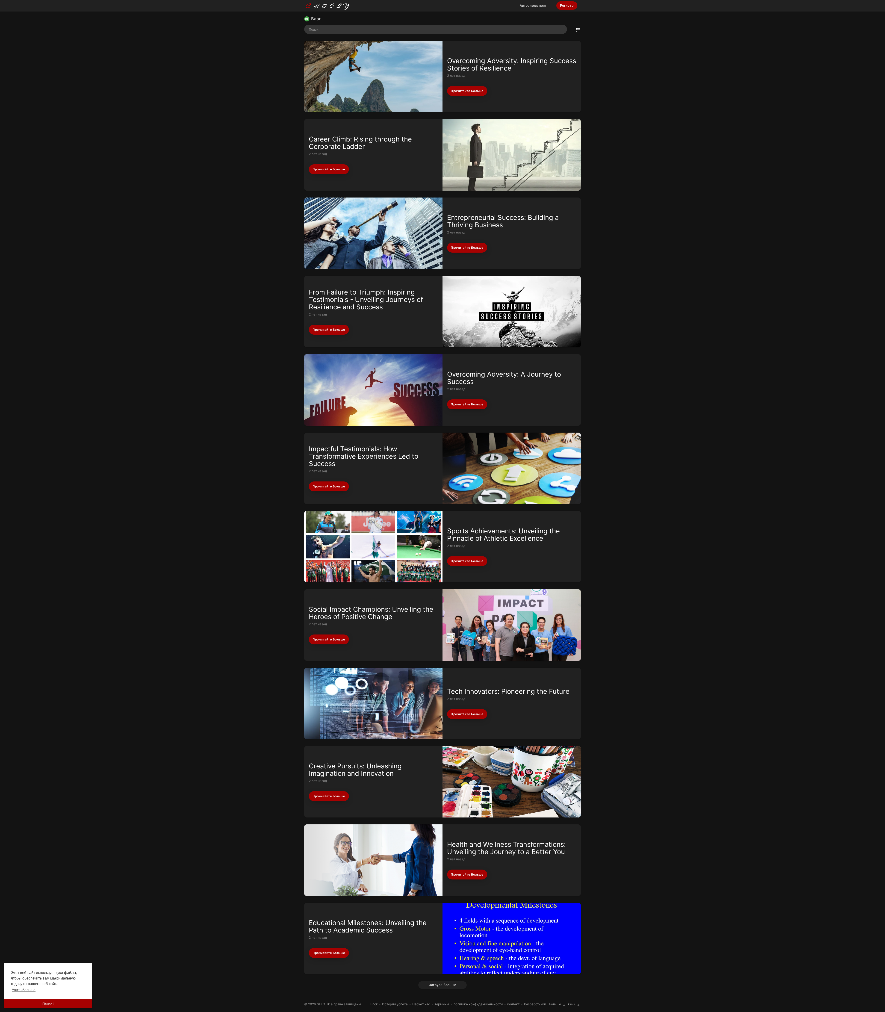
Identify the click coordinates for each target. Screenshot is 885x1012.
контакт (513, 1004)
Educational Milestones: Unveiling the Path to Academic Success (368, 926)
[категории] (578, 29)
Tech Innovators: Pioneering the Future (508, 691)
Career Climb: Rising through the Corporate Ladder (360, 142)
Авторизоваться (533, 5)
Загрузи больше (442, 985)
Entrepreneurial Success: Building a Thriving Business (503, 221)
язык (571, 1004)
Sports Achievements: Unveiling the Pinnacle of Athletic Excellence (503, 534)
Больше (555, 1004)
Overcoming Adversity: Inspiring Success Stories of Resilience (511, 64)
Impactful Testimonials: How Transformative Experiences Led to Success (363, 456)
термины (442, 1004)
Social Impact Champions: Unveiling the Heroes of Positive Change (371, 613)
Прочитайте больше (467, 91)
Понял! (48, 1004)
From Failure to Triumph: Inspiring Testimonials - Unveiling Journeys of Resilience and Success (366, 299)
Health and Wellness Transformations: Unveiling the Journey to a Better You (506, 848)
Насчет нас (421, 1004)
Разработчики (535, 1004)
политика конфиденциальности (478, 1004)
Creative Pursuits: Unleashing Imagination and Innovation (355, 769)
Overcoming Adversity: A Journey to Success (504, 378)
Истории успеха (395, 1004)
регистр (567, 5)
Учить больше (23, 990)
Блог (374, 1004)
